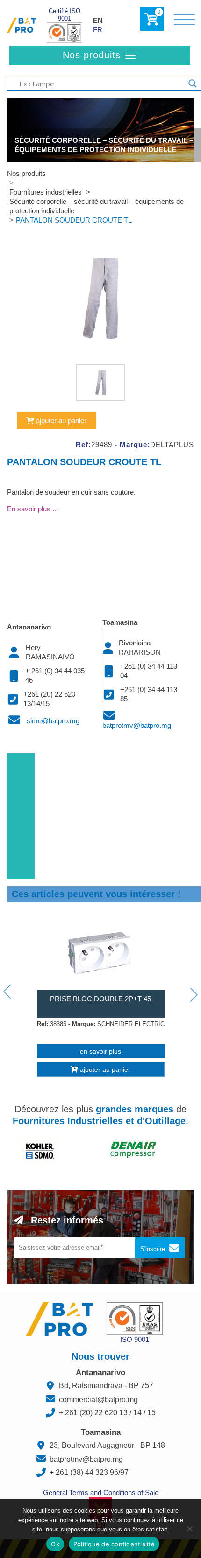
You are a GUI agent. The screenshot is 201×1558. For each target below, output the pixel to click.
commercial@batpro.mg (98, 1400)
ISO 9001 (134, 1339)
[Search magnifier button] (192, 83)
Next (194, 995)
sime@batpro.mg (53, 721)
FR (97, 30)
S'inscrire (153, 1248)
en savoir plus (100, 1051)
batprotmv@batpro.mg (136, 725)
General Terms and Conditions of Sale (100, 1492)
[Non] (189, 1528)
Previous (7, 992)
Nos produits (26, 173)
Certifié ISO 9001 (64, 14)
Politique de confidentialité (114, 1544)
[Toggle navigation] (184, 19)
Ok (55, 1544)
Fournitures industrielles (46, 192)
